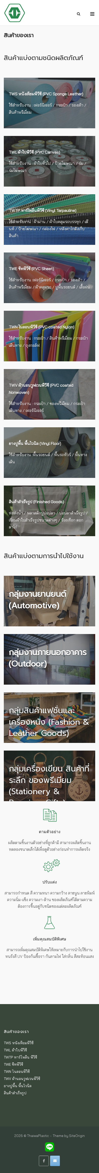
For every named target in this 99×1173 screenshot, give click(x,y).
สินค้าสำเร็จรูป (15, 1093)
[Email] (55, 1161)
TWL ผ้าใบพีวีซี (15, 1050)
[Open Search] (78, 14)
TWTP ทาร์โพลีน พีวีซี (20, 1057)
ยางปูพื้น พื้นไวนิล (17, 1086)
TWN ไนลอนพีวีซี (17, 1071)
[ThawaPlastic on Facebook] (44, 1161)
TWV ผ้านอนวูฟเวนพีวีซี (22, 1078)
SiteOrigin (77, 1136)
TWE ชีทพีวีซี (13, 1064)
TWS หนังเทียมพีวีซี (19, 1043)
